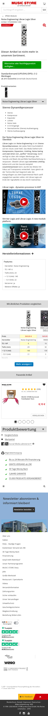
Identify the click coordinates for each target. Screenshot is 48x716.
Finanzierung (7, 556)
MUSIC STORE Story (10, 567)
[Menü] (18, 620)
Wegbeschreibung (9, 611)
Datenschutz (36, 702)
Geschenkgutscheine (11, 607)
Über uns (6, 536)
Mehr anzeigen (23, 364)
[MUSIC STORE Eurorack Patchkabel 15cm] (10, 397)
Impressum (27, 702)
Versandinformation (10, 587)
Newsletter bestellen (23, 509)
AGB (31, 704)
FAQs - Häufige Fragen (11, 544)
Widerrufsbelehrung (22, 704)
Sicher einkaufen (9, 595)
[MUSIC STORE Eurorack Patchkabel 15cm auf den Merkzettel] (44, 385)
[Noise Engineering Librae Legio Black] (7, 92)
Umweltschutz (8, 603)
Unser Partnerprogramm (12, 563)
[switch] (16, 623)
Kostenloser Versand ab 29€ (13, 548)
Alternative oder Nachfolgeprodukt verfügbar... (20, 64)
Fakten (5, 540)
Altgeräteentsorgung (13, 453)
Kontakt (19, 702)
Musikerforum (11, 702)
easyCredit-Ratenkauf (11, 560)
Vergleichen (38, 415)
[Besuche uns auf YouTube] (29, 713)
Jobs (4, 571)
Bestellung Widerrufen (11, 615)
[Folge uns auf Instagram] (24, 713)
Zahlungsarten (8, 591)
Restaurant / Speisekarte (12, 579)
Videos (5, 583)
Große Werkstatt (9, 575)
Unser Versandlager (10, 599)
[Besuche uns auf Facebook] (20, 713)
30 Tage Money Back (10, 552)
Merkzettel (10, 439)
